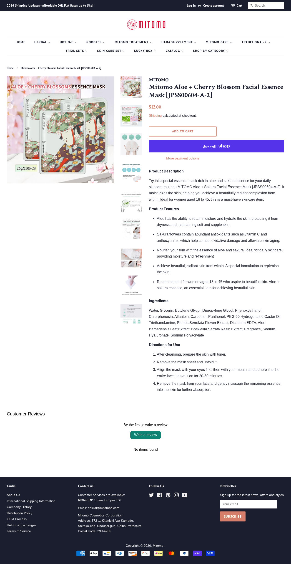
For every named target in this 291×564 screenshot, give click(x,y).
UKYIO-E (67, 42)
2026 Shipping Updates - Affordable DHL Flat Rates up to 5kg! (50, 5)
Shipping (155, 115)
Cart (239, 5)
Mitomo (158, 545)
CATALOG (173, 51)
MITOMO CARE (218, 42)
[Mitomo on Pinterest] (168, 496)
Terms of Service (19, 531)
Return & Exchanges (21, 525)
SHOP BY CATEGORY (209, 51)
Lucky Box (144, 51)
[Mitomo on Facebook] (159, 496)
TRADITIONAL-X (255, 42)
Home (20, 42)
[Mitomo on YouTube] (184, 496)
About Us (13, 495)
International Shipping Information (31, 501)
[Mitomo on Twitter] (151, 496)
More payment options (182, 158)
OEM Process (17, 519)
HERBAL (41, 42)
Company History (19, 507)
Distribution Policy (19, 513)
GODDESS (94, 42)
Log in (191, 5)
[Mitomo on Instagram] (176, 496)
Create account (213, 5)
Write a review (145, 435)
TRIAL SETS (75, 51)
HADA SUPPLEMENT (177, 42)
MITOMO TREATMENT (132, 42)
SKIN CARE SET (110, 51)
